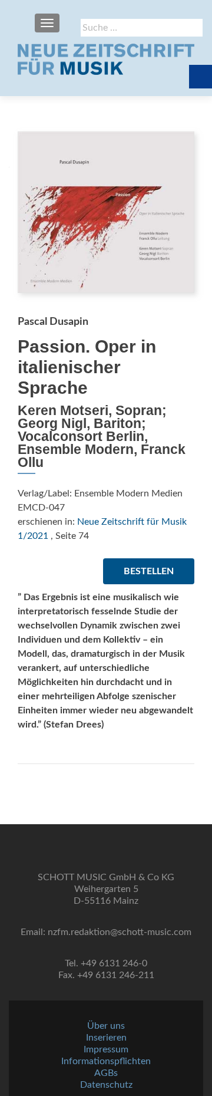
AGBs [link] (106, 1073)
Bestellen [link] (149, 571)
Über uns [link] (106, 1026)
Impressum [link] (106, 1049)
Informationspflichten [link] (106, 1061)
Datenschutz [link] (106, 1085)
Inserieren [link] (106, 1037)
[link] (106, 59)
